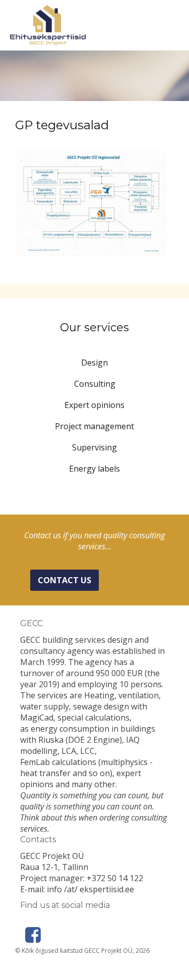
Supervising (94, 447)
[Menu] (173, 27)
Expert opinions (94, 405)
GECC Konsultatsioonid (48, 25)
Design (94, 362)
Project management (94, 426)
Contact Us (64, 580)
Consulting (94, 383)
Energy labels (94, 468)
